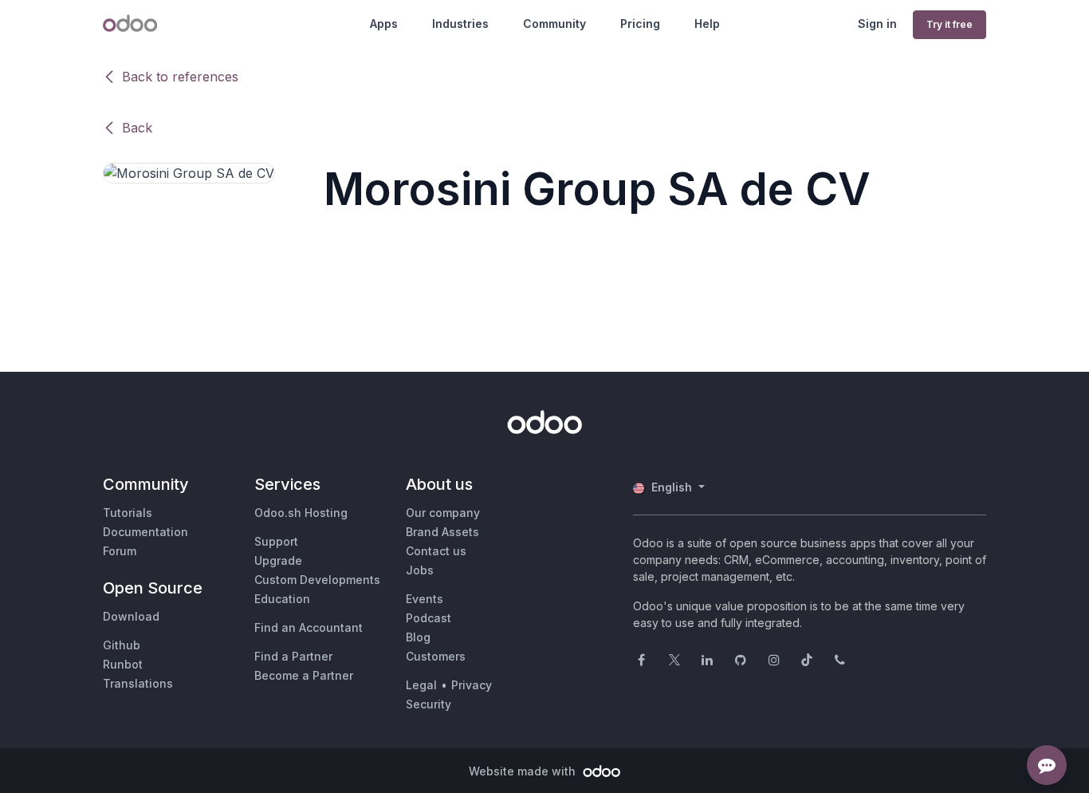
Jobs (420, 570)
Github (121, 645)
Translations (138, 683)
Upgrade (278, 560)
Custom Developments (317, 579)
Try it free (949, 24)
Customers (436, 656)
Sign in (877, 23)
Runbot (123, 664)
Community (554, 23)
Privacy (471, 685)
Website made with (524, 771)
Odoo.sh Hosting (301, 512)
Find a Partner (293, 656)
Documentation (145, 532)
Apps (384, 23)
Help (707, 23)
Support (276, 541)
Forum (119, 551)
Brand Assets (442, 532)
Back (137, 128)
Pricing (640, 23)
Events (424, 599)
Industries (460, 23)
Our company (443, 512)
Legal (421, 685)
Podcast (428, 618)
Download (131, 616)
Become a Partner (303, 675)
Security (428, 704)
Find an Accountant (308, 627)
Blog (418, 637)
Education (282, 599)
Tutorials (127, 512)
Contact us (436, 551)
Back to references (180, 77)
